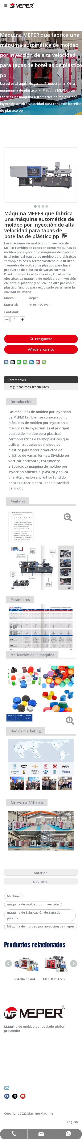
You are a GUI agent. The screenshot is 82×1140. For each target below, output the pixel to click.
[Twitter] (14, 1096)
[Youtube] (22, 1096)
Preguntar (43, 339)
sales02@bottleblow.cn (29, 1088)
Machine (13, 896)
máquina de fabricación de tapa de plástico (34, 915)
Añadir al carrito (41, 349)
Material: (11, 304)
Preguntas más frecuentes (28, 387)
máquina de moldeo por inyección (33, 904)
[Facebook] (6, 1096)
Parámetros (17, 380)
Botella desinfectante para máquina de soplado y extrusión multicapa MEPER (26, 979)
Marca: (9, 298)
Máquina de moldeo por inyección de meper (40, 926)
